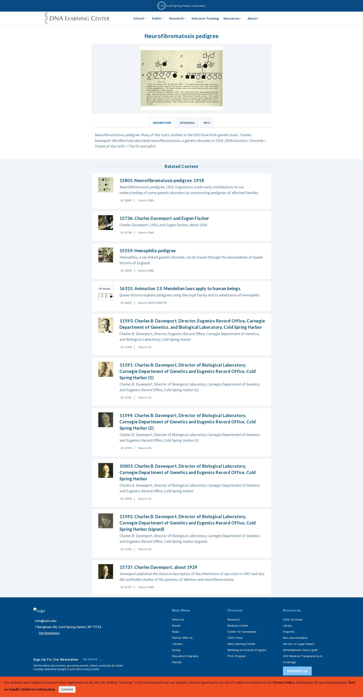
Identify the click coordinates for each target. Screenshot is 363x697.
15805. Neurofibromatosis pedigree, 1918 (162, 180)
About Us (178, 619)
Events (176, 625)
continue (67, 689)
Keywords (187, 123)
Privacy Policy (284, 682)
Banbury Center (238, 625)
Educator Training (205, 18)
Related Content (181, 166)
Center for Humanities (242, 631)
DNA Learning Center (241, 644)
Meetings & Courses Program (247, 650)
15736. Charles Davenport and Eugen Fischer (164, 218)
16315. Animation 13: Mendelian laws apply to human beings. (180, 288)
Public (156, 18)
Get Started (90, 659)
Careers (177, 644)
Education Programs (185, 656)
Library (287, 625)
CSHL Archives (292, 619)
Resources (232, 18)
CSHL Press (235, 637)
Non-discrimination (295, 637)
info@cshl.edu (46, 621)
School (138, 18)
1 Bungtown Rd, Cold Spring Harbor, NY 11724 (68, 627)
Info (207, 123)
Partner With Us (182, 637)
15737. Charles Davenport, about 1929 (158, 567)
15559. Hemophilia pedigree (148, 250)
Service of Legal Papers (298, 644)
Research (176, 18)
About (252, 18)
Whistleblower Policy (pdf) (300, 650)
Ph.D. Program (237, 656)
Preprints (289, 631)
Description (162, 123)
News (175, 631)
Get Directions (49, 633)
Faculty (177, 662)
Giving (176, 650)
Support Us (297, 671)
